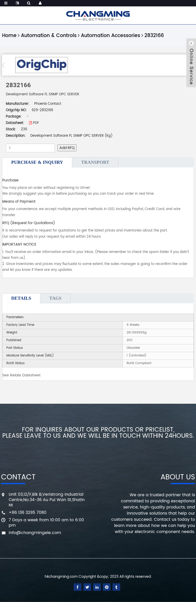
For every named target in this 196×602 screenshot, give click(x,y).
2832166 (154, 36)
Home (9, 36)
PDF (35, 123)
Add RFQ (67, 148)
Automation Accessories (110, 36)
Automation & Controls (49, 36)
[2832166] (41, 65)
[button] (5, 65)
